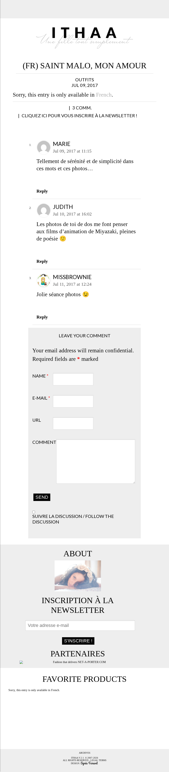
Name (40, 376)
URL (36, 420)
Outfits (84, 79)
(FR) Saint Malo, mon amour (85, 65)
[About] (78, 575)
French (104, 95)
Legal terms (98, 760)
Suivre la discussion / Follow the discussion (73, 519)
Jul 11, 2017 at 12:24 (72, 284)
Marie (61, 143)
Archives (84, 753)
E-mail (41, 398)
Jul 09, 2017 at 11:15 (72, 151)
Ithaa (74, 758)
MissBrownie (72, 277)
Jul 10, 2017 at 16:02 (72, 214)
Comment (44, 442)
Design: (76, 763)
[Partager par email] (60, 109)
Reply (42, 191)
